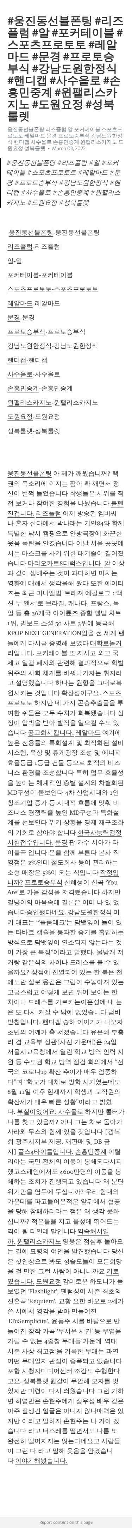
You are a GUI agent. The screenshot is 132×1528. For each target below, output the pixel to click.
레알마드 (20, 303)
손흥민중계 (23, 388)
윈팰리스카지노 (29, 402)
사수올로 (20, 374)
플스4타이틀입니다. (46, 1152)
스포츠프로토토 (29, 289)
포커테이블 (23, 275)
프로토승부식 (26, 332)
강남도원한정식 (29, 346)
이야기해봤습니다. (41, 1461)
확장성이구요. (81, 693)
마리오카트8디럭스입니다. (65, 563)
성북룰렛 (20, 431)
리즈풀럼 (20, 246)
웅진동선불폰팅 (31, 232)
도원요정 (20, 416)
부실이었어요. (37, 1112)
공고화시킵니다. (51, 732)
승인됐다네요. (46, 912)
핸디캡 (16, 360)
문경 (13, 317)
